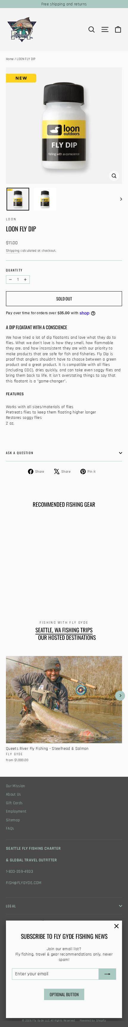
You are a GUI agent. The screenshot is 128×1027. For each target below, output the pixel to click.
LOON (11, 219)
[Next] (120, 696)
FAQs (10, 828)
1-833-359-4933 (19, 871)
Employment (16, 811)
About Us (13, 794)
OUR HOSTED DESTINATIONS (67, 637)
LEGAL (11, 906)
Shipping (13, 250)
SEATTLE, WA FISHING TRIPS (64, 630)
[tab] (64, 394)
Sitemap (13, 820)
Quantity (14, 270)
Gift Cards (14, 803)
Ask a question (20, 452)
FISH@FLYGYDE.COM (24, 883)
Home (9, 59)
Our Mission (15, 786)
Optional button (64, 994)
